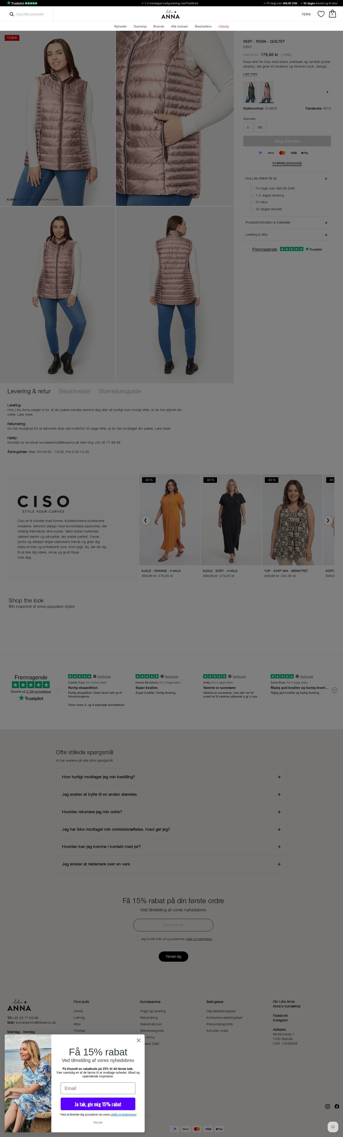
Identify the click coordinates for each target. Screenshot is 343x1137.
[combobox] (34, 14)
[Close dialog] (139, 1040)
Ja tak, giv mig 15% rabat (98, 1104)
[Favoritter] (321, 14)
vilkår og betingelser (123, 1114)
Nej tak (98, 1122)
